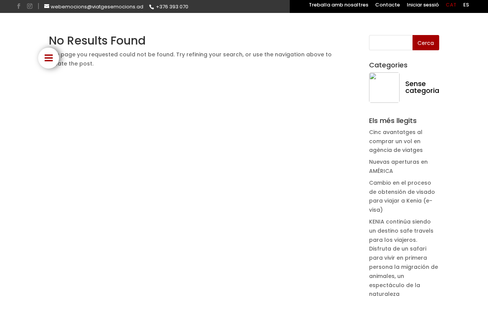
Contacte (387, 5)
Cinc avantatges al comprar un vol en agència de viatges (396, 141)
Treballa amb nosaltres (338, 5)
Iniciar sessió (423, 5)
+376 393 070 (172, 6)
